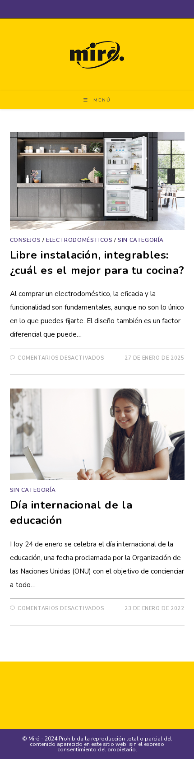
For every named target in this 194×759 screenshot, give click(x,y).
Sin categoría (141, 240)
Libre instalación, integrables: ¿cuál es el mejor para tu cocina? (97, 263)
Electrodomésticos (79, 240)
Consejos (25, 240)
